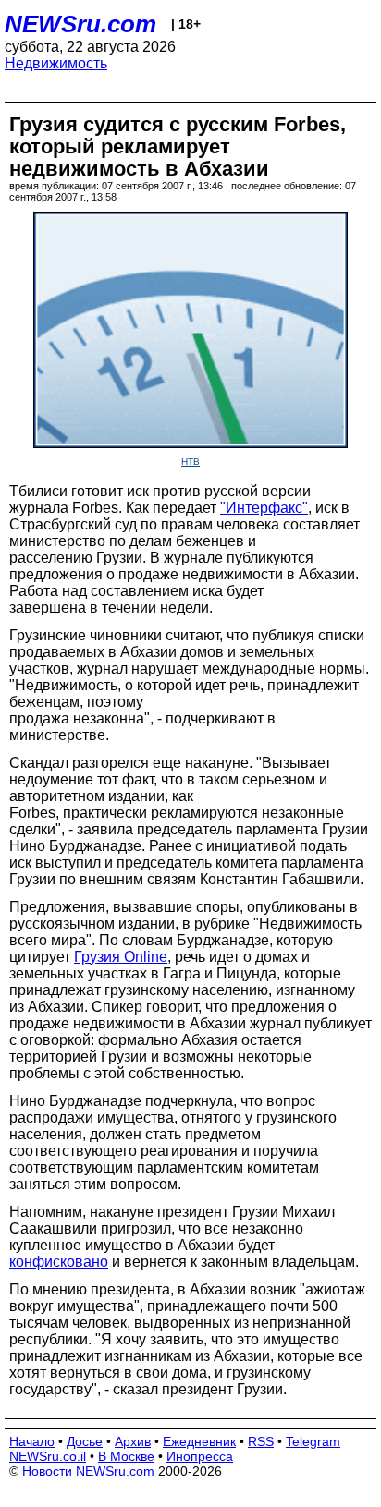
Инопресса (199, 1456)
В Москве (126, 1456)
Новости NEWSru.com (88, 1471)
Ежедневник (199, 1441)
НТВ (190, 461)
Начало (32, 1441)
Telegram (313, 1441)
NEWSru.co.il (47, 1456)
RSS (261, 1441)
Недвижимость (56, 63)
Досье (85, 1441)
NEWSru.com (80, 24)
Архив (133, 1441)
